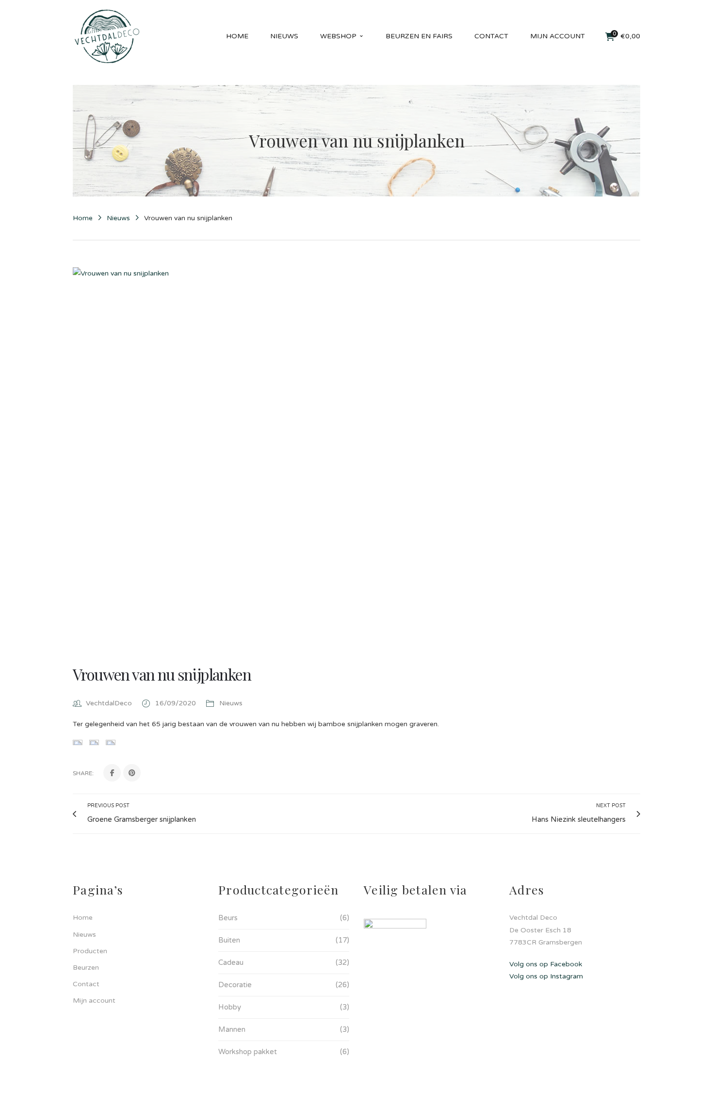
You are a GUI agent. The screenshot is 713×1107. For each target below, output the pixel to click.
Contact (86, 984)
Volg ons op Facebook (545, 964)
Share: (83, 773)
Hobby (229, 1007)
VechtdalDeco (109, 703)
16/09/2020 (176, 703)
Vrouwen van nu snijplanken (162, 674)
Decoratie (235, 984)
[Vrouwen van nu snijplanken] (356, 456)
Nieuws (118, 218)
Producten (90, 951)
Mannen (231, 1029)
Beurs (228, 917)
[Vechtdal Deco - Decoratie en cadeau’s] (107, 36)
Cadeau (230, 962)
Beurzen (86, 967)
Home (83, 218)
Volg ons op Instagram (546, 976)
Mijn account (94, 1000)
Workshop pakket (247, 1051)
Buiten (229, 940)
